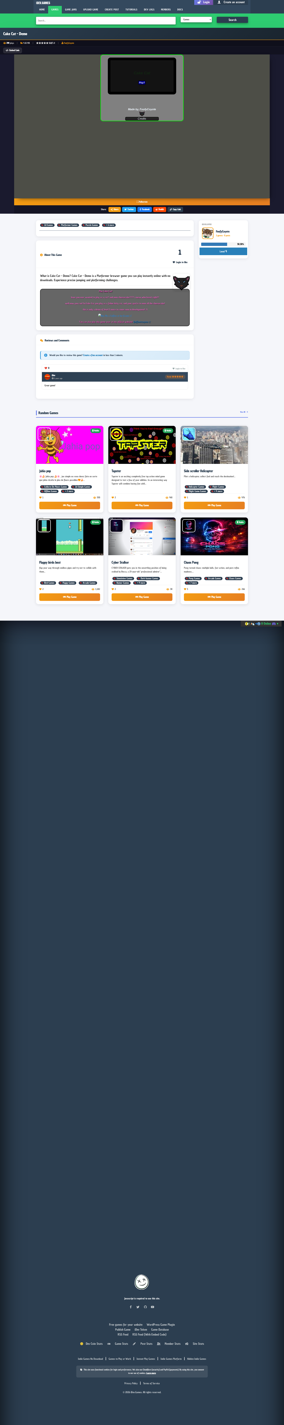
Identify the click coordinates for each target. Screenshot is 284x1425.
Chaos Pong (191, 562)
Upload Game (90, 9)
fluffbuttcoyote (140, 322)
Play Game (71, 505)
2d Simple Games (82, 486)
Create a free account (93, 355)
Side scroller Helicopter (198, 471)
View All (243, 412)
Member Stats (171, 1344)
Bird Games (49, 582)
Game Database (160, 1329)
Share (116, 209)
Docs (180, 9)
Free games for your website (126, 1325)
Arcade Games (89, 582)
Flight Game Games (197, 491)
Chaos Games (235, 578)
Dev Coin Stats (93, 1344)
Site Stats (197, 1344)
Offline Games (50, 491)
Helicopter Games (196, 486)
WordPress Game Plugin (161, 1325)
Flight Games (218, 486)
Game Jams (71, 9)
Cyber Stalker (120, 562)
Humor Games (123, 582)
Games (55, 9)
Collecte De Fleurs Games (55, 486)
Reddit (161, 209)
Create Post (112, 9)
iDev (53, 375)
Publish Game (123, 1329)
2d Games (48, 225)
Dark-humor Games (149, 578)
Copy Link (177, 209)
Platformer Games (69, 225)
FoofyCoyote (69, 43)
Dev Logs (149, 9)
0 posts (227, 235)
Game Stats (120, 1344)
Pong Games (194, 578)
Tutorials (131, 9)
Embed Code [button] (14, 50)
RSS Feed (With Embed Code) (149, 1334)
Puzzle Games (92, 225)
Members (166, 9)
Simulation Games (124, 578)
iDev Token (141, 1329)
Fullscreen (143, 201)
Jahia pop (45, 471)
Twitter (131, 209)
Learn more (151, 1373)
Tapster (116, 471)
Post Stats (145, 1344)
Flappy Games (69, 582)
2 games (219, 235)
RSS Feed (123, 1334)
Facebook (146, 209)
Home (42, 9)
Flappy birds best (50, 562)
